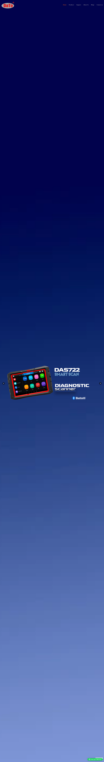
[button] (95, 759)
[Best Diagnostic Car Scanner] (7, 5)
